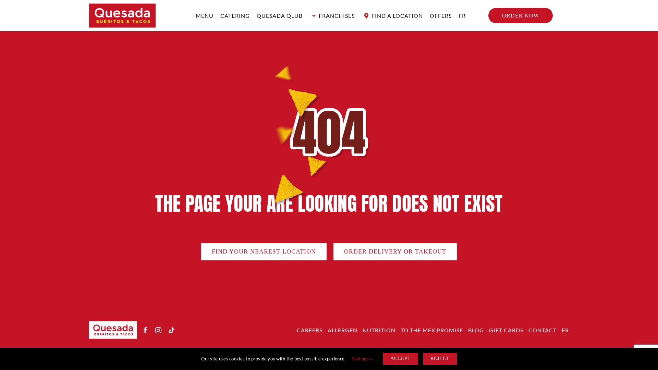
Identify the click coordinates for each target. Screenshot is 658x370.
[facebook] (145, 330)
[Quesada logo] (122, 6)
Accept (400, 358)
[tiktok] (172, 330)
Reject (440, 358)
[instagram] (158, 330)
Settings (361, 358)
